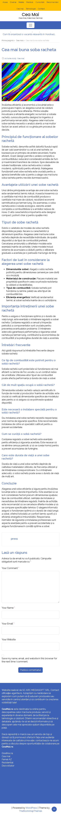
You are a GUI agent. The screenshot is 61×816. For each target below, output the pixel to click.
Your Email (7, 623)
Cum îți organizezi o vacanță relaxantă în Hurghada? (29, 33)
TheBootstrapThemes (30, 811)
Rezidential (7, 762)
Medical (29, 2)
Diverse (13, 2)
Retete (21, 2)
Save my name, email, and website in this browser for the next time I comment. (29, 660)
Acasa (5, 2)
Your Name (7, 607)
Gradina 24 (7, 753)
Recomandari (52, 2)
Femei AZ (7, 759)
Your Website (9, 639)
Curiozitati (39, 2)
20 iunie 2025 (10, 58)
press (14, 538)
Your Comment (10, 568)
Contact (41, 9)
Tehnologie (31, 9)
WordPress (31, 808)
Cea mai (20, 9)
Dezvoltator (8, 765)
